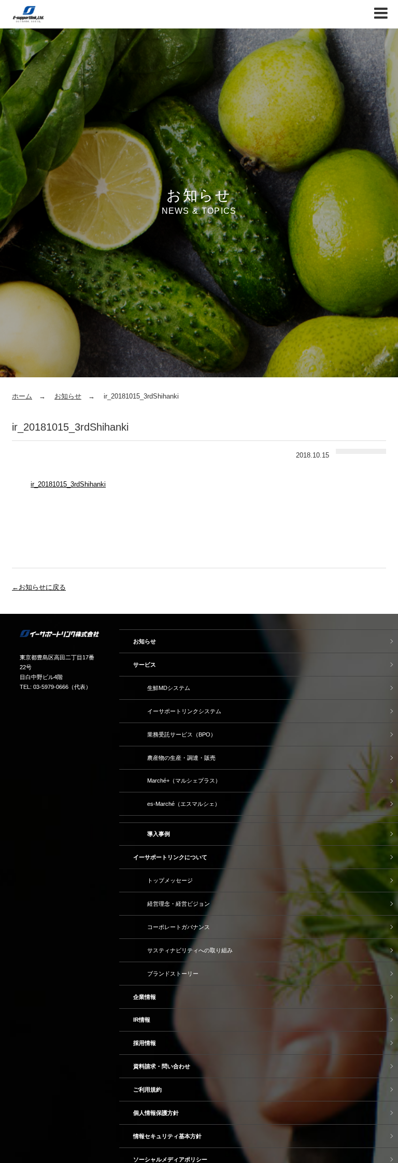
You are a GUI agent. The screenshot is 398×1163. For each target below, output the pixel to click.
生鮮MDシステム (168, 688)
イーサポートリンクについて (170, 857)
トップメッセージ (170, 880)
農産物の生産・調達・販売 (181, 758)
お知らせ (67, 396)
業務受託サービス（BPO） (181, 734)
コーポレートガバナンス (178, 927)
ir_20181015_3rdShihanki (68, 484)
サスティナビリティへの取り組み (190, 950)
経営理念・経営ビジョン (178, 904)
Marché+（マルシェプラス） (184, 780)
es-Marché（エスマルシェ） (183, 804)
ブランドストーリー (172, 973)
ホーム (22, 396)
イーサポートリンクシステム (184, 711)
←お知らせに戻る (39, 587)
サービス (144, 664)
